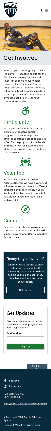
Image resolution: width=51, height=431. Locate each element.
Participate (16, 122)
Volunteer (15, 173)
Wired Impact (34, 425)
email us (31, 193)
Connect (13, 220)
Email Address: (15, 333)
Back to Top (36, 367)
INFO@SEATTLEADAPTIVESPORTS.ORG (25, 403)
